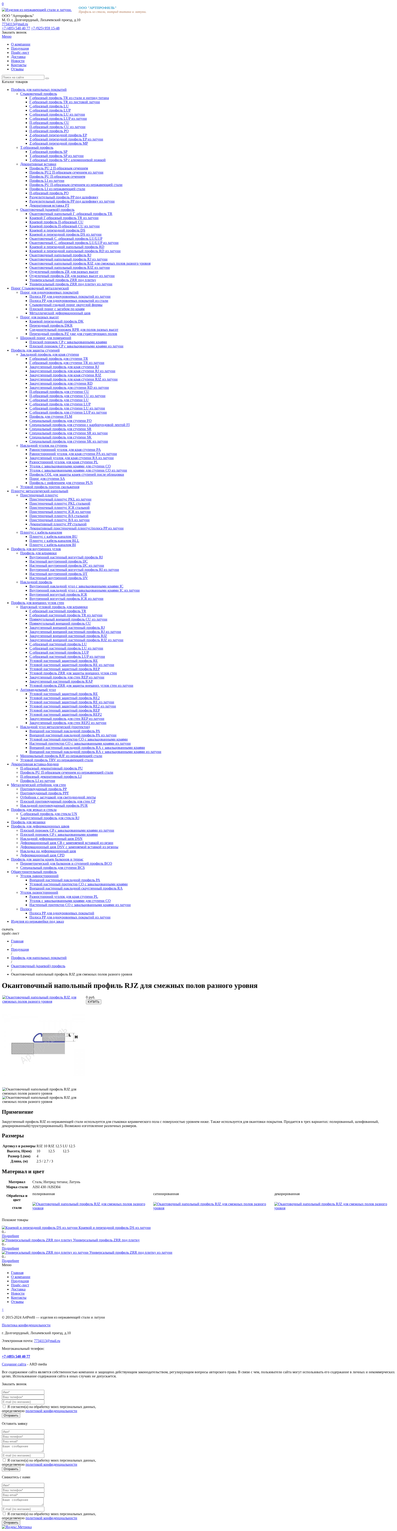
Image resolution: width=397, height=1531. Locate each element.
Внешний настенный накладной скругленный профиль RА (76, 888)
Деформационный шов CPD (42, 855)
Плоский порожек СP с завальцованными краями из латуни (76, 346)
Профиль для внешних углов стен (37, 603)
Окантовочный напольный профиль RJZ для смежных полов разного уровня (89, 263)
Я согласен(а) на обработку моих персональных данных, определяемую (49, 1409)
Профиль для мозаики (28, 822)
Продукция (20, 48)
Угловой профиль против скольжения (49, 487)
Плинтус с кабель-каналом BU (53, 536)
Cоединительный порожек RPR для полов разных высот (73, 330)
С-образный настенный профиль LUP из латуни (67, 656)
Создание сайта (14, 1364)
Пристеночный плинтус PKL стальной (59, 503)
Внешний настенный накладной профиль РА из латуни (72, 735)
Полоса (26, 909)
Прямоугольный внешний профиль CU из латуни (68, 619)
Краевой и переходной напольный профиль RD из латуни (75, 251)
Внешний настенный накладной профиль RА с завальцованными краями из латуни (95, 752)
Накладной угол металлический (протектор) (55, 727)
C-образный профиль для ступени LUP (60, 404)
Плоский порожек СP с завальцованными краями (68, 342)
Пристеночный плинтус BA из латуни (59, 520)
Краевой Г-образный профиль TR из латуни (64, 218)
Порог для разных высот (39, 317)
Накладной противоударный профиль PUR (54, 805)
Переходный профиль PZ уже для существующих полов (73, 334)
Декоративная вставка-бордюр (35, 764)
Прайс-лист (20, 52)
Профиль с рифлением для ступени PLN (61, 483)
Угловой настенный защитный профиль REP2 (65, 714)
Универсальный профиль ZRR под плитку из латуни (70, 284)
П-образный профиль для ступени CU (59, 392)
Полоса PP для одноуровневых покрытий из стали (68, 301)
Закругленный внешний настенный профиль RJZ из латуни (76, 640)
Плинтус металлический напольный (39, 491)
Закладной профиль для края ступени (49, 354)
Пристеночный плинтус (39, 495)
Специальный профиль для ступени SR (60, 429)
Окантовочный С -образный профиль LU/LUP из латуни (74, 243)
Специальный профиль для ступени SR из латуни (68, 433)
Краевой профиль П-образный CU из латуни (64, 226)
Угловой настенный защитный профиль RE (63, 661)
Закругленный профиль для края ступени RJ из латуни (72, 371)
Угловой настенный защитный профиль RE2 (64, 698)
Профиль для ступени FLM (50, 416)
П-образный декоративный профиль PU (51, 768)
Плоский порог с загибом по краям (57, 309)
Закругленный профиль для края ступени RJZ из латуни (73, 379)
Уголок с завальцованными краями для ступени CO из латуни (78, 470)
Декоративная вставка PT (49, 205)
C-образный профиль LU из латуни (57, 114)
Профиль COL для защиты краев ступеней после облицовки (76, 474)
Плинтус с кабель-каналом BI (52, 545)
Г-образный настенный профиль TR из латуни (65, 615)
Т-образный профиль (36, 147)
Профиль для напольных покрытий (39, 90)
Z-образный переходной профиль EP (58, 135)
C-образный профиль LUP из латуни (58, 118)
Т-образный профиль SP (48, 152)
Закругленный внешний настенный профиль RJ (67, 628)
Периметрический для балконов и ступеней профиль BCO (66, 863)
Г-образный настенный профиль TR (57, 611)
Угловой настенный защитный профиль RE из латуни (71, 665)
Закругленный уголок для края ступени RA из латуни (71, 458)
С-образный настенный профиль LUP (59, 652)
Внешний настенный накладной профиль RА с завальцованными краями (87, 748)
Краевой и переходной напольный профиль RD (66, 247)
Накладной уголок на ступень (43, 445)
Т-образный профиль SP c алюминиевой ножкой (67, 160)
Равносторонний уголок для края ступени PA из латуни (73, 454)
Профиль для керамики (38, 553)
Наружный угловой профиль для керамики (54, 607)
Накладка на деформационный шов (48, 851)
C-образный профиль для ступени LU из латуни (67, 408)
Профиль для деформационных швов (40, 826)
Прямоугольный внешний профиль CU (60, 623)
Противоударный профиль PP (43, 789)
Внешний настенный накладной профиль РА (64, 731)
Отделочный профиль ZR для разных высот (63, 272)
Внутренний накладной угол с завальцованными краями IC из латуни (84, 590)
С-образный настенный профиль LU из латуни (66, 648)
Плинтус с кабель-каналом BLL (54, 541)
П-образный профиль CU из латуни (57, 127)
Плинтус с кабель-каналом (41, 532)
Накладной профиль (36, 582)
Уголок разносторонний (39, 892)
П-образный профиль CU (49, 123)
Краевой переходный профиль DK (56, 321)
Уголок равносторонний (39, 876)
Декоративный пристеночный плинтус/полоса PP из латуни (76, 528)
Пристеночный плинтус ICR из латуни (60, 512)
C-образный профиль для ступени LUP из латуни (68, 412)
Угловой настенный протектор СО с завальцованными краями (78, 739)
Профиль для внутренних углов (36, 549)
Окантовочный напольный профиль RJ (60, 255)
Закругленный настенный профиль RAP (61, 681)
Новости (18, 61)
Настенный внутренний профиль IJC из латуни (66, 565)
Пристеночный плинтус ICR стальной (59, 507)
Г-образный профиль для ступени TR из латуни (66, 363)
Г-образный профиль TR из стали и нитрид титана (69, 98)
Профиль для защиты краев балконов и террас (47, 859)
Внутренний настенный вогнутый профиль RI (66, 557)
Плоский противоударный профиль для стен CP (58, 801)
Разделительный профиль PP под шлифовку (63, 197)
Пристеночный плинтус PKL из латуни (60, 499)
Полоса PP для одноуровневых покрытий (61, 913)
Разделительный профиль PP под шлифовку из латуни (72, 201)
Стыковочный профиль (38, 94)
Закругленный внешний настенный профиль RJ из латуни (75, 632)
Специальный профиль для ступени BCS (52, 868)
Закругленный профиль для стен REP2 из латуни (67, 723)
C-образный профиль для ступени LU (59, 400)
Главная (17, 941)
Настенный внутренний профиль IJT (58, 574)
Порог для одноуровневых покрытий (49, 292)
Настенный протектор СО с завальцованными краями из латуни (80, 743)
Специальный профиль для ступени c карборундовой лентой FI (79, 425)
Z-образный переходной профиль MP (58, 143)
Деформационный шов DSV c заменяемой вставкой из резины (69, 847)
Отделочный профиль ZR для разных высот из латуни (72, 276)
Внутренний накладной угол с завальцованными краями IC (76, 586)
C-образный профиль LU (49, 106)
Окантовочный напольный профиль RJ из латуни (68, 259)
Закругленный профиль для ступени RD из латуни (69, 387)
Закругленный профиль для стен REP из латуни (66, 677)
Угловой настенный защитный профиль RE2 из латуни (72, 706)
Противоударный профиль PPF (44, 793)
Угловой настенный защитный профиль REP (64, 669)
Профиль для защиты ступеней (35, 350)
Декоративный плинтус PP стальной (58, 524)
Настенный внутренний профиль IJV (58, 578)
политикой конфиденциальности (51, 1411)
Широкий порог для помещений (45, 338)
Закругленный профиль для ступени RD (61, 383)
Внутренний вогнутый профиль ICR (58, 594)
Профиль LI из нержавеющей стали (57, 189)
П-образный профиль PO (49, 131)
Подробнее (10, 1236)
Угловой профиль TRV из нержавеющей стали (56, 760)
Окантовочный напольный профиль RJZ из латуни (69, 267)
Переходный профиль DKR (51, 325)
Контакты (18, 65)
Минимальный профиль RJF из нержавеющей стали (61, 756)
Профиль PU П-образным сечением (57, 176)
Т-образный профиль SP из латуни (56, 156)
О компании (20, 44)
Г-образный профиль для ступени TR (58, 359)
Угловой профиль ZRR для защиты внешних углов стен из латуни (81, 685)
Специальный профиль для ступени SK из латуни (68, 441)
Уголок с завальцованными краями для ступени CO (70, 466)
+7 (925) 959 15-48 (45, 28)
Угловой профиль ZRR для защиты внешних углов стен (73, 673)
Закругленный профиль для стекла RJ (49, 818)
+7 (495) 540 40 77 (16, 28)
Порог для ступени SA (47, 479)
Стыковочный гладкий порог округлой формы (65, 305)
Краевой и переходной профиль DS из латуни (65, 234)
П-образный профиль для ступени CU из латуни (67, 396)
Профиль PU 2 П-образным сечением (58, 168)
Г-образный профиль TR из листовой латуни (64, 102)
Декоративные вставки (38, 164)
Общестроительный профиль (34, 872)
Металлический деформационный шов (60, 313)
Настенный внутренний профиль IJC (58, 561)
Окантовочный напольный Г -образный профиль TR (70, 214)
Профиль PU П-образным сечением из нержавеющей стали (75, 185)
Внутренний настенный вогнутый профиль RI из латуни (74, 570)
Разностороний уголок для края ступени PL (63, 462)
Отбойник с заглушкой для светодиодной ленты (58, 797)
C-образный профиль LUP (50, 110)
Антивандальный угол (38, 690)
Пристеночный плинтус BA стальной (58, 516)
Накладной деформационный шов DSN (51, 839)
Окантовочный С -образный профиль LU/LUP (65, 238)
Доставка (18, 57)
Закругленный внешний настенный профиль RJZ (68, 636)
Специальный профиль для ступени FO (60, 421)
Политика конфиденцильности (26, 1325)
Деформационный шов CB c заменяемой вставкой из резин (66, 843)
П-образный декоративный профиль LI (51, 776)
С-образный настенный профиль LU (58, 644)
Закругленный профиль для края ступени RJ (64, 367)
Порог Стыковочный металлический (40, 288)
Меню (6, 36)
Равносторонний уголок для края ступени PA (65, 450)
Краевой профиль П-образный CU (56, 222)
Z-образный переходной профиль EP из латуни (66, 139)
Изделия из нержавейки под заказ (37, 921)
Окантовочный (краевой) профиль (47, 210)
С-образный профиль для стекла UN (48, 814)
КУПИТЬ (93, 1002)
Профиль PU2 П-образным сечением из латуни (66, 172)
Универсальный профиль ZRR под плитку (62, 280)
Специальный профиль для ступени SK (60, 437)
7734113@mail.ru (15, 24)
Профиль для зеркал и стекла (34, 810)
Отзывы (17, 69)
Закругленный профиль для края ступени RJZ (65, 375)
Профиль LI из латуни (46, 181)
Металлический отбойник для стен (38, 785)
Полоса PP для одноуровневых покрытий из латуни (70, 296)
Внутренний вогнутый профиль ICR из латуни (66, 599)
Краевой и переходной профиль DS (57, 230)
